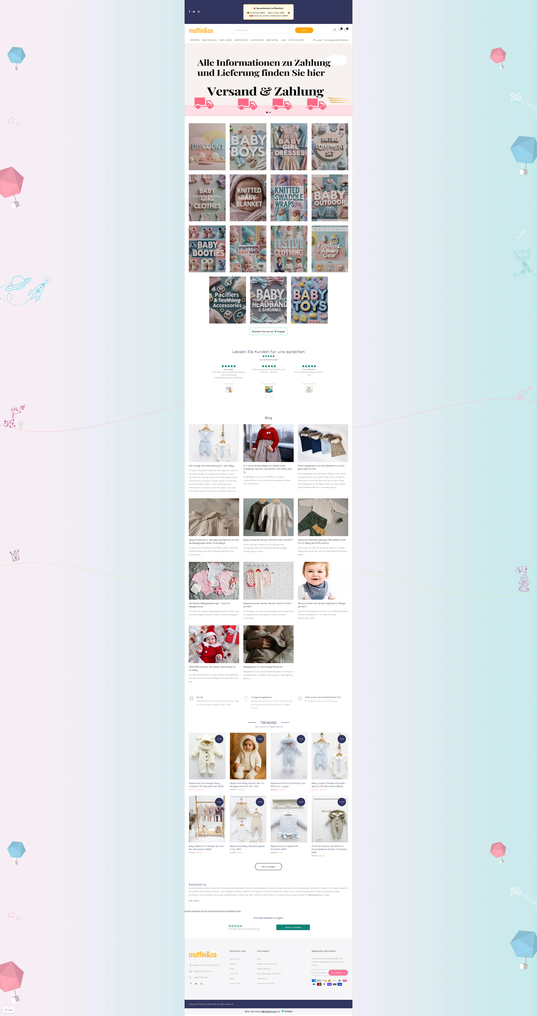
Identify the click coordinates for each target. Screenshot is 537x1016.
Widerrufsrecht (263, 968)
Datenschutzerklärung (267, 964)
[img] (268, 356)
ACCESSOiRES (257, 40)
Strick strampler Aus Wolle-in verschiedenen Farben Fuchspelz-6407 (330, 849)
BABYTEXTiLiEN (241, 40)
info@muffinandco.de (202, 971)
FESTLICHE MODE (296, 40)
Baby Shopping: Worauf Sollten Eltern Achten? (268, 539)
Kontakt (233, 964)
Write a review (293, 927)
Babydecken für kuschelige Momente (262, 666)
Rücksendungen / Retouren (269, 973)
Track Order (235, 983)
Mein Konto (235, 959)
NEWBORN (194, 40)
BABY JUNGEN (225, 40)
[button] (266, 397)
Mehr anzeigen (268, 866)
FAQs (232, 978)
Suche (304, 30)
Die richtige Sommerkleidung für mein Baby (211, 465)
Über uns (234, 973)
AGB (259, 959)
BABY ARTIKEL (272, 40)
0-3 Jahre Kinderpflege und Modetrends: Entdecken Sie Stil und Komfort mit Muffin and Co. (267, 468)
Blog (232, 968)
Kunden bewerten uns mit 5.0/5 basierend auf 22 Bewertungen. (213, 911)
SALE (283, 40)
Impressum (262, 978)
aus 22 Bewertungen (268, 359)
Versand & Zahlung (265, 983)
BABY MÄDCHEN (209, 40)
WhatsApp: (336, 40)
